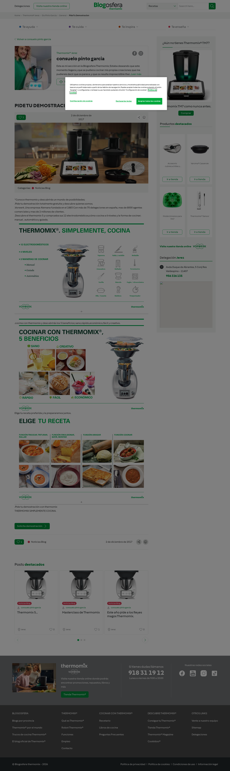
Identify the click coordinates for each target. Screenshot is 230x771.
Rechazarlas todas (124, 101)
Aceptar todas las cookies (149, 101)
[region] (116, 93)
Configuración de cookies (81, 101)
